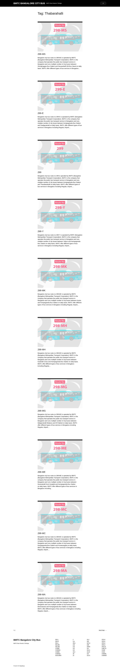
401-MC (57, 646)
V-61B (103, 650)
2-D (74, 646)
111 (88, 648)
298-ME (41, 472)
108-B (88, 646)
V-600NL (104, 653)
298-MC (42, 533)
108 (88, 644)
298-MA (41, 594)
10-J (74, 652)
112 (88, 653)
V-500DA (57, 650)
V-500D (57, 652)
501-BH (57, 644)
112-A (88, 655)
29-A (74, 643)
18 (73, 653)
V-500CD (57, 653)
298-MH (42, 349)
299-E (41, 113)
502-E (57, 641)
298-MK (41, 290)
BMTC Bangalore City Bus (29, 3)
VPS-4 (103, 643)
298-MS (41, 54)
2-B (74, 644)
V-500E (57, 648)
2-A (74, 641)
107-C (88, 643)
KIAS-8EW (58, 655)
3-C (74, 650)
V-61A (103, 652)
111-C (88, 650)
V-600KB (104, 655)
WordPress (22, 665)
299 (39, 172)
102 (88, 641)
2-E (74, 648)
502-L (57, 639)
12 (73, 655)
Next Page (103, 630)
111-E (88, 652)
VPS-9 (103, 639)
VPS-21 (104, 646)
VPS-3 (103, 644)
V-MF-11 (104, 648)
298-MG (42, 410)
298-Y (41, 231)
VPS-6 (103, 641)
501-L (57, 643)
